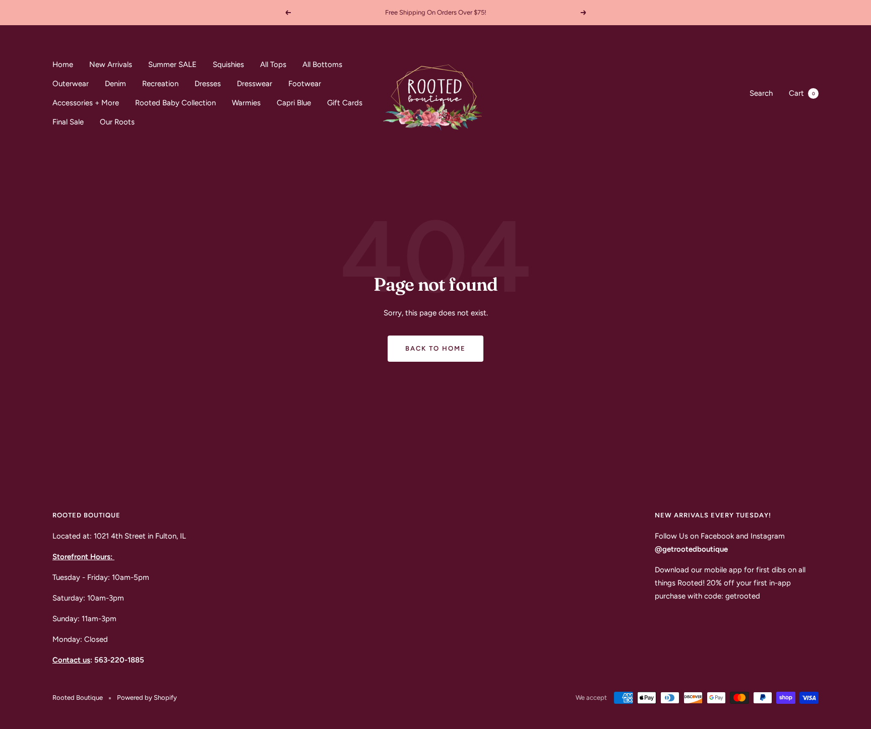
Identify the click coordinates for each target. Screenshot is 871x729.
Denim (115, 83)
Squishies (228, 64)
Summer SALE (172, 64)
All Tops (273, 64)
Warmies (246, 102)
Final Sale (68, 121)
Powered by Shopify (147, 697)
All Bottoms (322, 64)
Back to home (435, 348)
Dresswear (254, 83)
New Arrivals (110, 64)
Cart (802, 93)
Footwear (304, 83)
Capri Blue (294, 102)
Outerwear (70, 83)
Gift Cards (344, 102)
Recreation (160, 83)
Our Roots (117, 121)
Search (761, 93)
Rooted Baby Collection (175, 102)
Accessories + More (85, 102)
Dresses (208, 83)
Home (62, 64)
